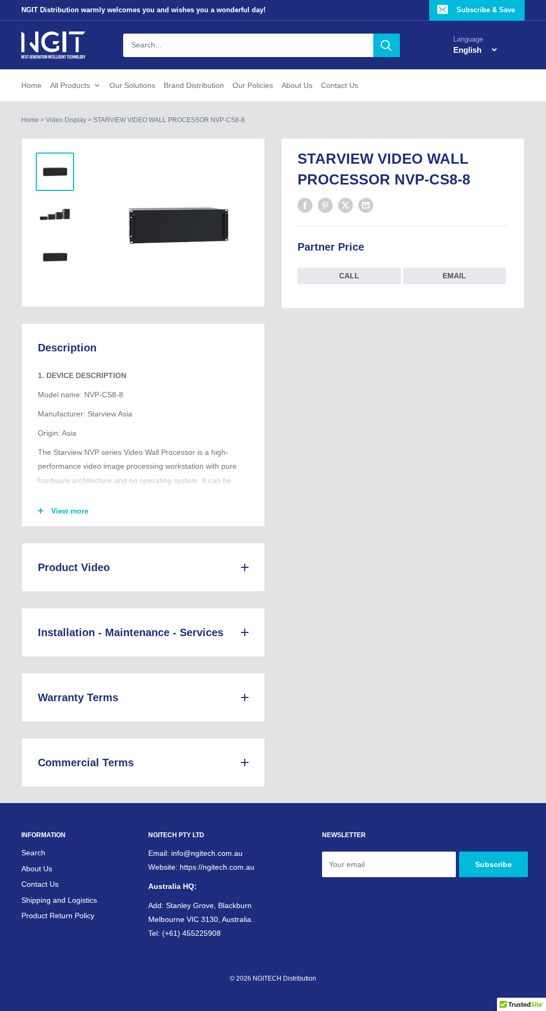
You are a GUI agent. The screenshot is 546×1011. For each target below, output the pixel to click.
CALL (349, 275)
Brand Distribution (194, 85)
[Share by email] (365, 205)
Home (31, 85)
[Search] (386, 45)
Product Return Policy (57, 915)
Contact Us (339, 85)
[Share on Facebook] (305, 205)
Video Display (66, 120)
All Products (70, 85)
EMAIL (454, 275)
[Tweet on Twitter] (345, 205)
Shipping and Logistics (59, 900)
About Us (297, 85)
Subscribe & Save (484, 10)
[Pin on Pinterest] (325, 205)
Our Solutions (132, 85)
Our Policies (252, 85)
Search (33, 852)
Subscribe (493, 864)
